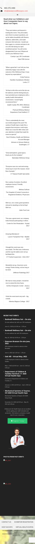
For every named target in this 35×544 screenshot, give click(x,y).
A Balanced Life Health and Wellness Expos (15, 3)
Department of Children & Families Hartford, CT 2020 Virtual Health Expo (15, 373)
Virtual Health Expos (24, 527)
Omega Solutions (27, 534)
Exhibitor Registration (23, 522)
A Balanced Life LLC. (20, 530)
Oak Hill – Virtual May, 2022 (16, 356)
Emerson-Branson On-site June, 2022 (17, 342)
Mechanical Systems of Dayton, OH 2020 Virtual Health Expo (17, 392)
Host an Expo (7, 527)
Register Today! (18, 421)
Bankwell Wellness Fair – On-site (18, 319)
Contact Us (6, 522)
